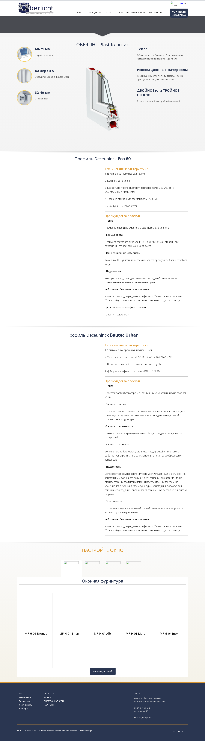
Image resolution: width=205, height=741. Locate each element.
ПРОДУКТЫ (49, 693)
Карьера (23, 708)
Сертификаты (25, 704)
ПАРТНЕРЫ (49, 704)
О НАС (20, 693)
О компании (25, 697)
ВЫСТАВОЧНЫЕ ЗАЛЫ (54, 701)
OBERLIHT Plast (179, 13)
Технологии (24, 701)
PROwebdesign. (85, 730)
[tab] (71, 568)
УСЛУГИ (47, 697)
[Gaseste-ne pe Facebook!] (186, 731)
